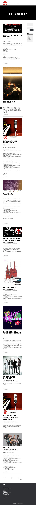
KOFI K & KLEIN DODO (9, 102)
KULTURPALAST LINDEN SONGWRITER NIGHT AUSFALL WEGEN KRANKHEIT (11, 417)
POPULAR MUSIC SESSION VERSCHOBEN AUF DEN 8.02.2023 (12, 332)
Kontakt (29, 39)
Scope (22, 503)
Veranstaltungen (30, 35)
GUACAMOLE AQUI (8, 194)
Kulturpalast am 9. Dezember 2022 (12, 243)
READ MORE (6, 63)
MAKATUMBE (6, 447)
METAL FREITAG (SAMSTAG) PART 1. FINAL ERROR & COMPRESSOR (12, 239)
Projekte (5, 496)
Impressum (5, 490)
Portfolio (5, 495)
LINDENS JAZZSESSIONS (9, 287)
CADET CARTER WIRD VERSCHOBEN (9, 378)
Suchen (28, 28)
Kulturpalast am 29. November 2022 (12, 381)
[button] (1, 108)
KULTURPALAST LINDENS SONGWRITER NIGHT (10, 142)
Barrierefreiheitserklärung (7, 488)
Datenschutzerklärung (7, 489)
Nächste (21, 479)
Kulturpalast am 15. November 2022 (12, 450)
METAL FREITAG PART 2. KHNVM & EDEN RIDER (12, 36)
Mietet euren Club (6, 494)
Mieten (29, 36)
